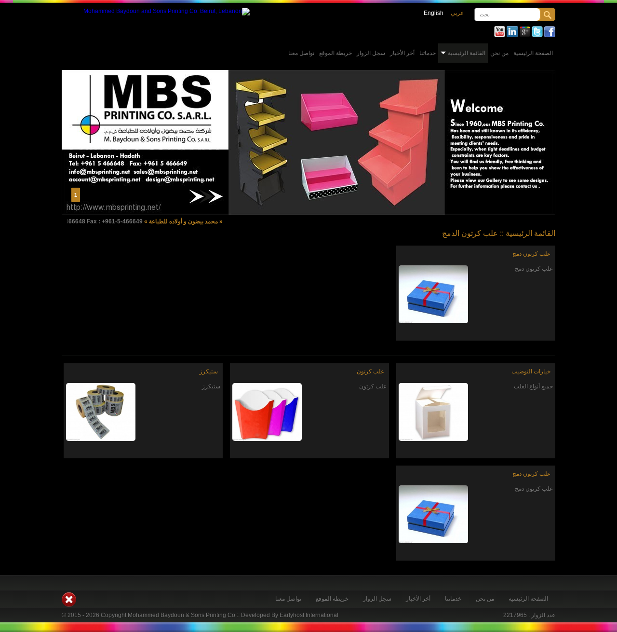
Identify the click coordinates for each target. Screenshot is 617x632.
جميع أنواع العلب (533, 386)
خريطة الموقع (335, 53)
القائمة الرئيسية (466, 53)
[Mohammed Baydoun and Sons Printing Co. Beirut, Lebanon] (166, 11)
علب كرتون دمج (531, 253)
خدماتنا (427, 53)
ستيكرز (209, 371)
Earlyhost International (309, 615)
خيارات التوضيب (530, 371)
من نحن (499, 53)
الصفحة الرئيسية (533, 53)
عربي (457, 13)
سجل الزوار (371, 53)
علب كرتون (370, 371)
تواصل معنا (301, 53)
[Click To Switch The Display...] (69, 605)
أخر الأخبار (402, 53)
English (433, 13)
